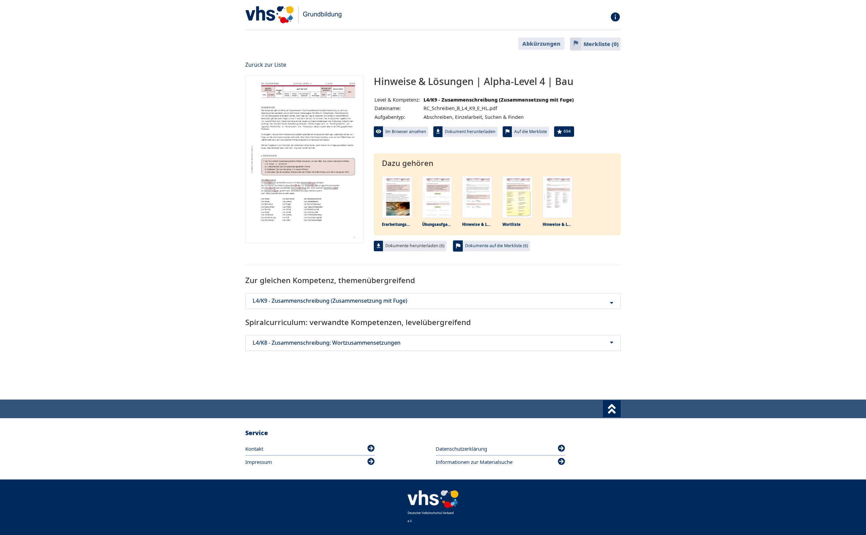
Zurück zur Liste (265, 64)
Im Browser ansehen (405, 131)
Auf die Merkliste (530, 131)
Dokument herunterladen (470, 131)
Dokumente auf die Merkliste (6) (496, 246)
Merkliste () (601, 44)
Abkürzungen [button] (541, 43)
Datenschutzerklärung (461, 448)
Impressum (258, 461)
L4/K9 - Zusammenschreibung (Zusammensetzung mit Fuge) (330, 301)
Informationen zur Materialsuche (474, 461)
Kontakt (254, 448)
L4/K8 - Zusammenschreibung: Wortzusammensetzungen (327, 343)
